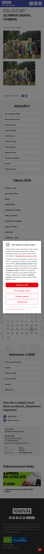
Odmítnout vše (22, 302)
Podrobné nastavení (22, 296)
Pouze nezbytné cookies (22, 290)
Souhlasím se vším (22, 285)
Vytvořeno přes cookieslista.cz (15, 309)
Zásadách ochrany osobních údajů (26, 256)
